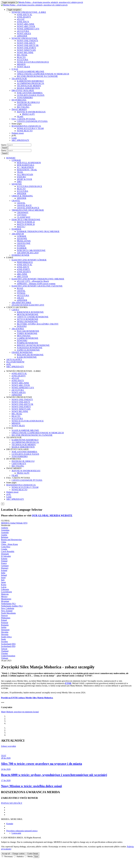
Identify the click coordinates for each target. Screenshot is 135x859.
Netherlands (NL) (8, 603)
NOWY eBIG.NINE (25, 24)
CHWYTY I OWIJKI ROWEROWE (32, 317)
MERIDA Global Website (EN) (14, 523)
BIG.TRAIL (22, 55)
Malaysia (5, 594)
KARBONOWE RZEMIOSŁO (30, 81)
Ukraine (4, 653)
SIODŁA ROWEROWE (27, 321)
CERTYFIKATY (24, 105)
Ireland (4, 575)
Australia (5, 532)
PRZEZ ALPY (28, 114)
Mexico (4, 596)
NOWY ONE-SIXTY (26, 43)
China (3, 542)
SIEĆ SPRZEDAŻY (20, 140)
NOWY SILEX (23, 67)
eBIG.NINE (22, 274)
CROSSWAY (22, 212)
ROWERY (11, 158)
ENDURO (21, 177)
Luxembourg (6, 592)
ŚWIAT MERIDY (19, 109)
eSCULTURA (23, 31)
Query (3, 145)
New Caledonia (7, 608)
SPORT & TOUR (24, 179)
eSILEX (20, 298)
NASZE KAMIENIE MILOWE (30, 71)
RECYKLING (23, 107)
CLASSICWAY (23, 217)
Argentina (5, 530)
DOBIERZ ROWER (20, 255)
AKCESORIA (18, 329)
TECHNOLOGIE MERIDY (29, 86)
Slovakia (4, 632)
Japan (3, 582)
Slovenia (4, 634)
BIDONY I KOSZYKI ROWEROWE (33, 345)
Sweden (4, 641)
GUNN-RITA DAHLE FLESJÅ (30, 95)
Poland (4, 620)
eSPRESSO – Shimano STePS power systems (36, 283)
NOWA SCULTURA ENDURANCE (33, 62)
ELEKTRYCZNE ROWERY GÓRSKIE (29, 260)
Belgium (4, 537)
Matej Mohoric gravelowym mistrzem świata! (20, 712)
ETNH (68, 683)
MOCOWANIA (23, 336)
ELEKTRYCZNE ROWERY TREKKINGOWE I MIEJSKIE (38, 279)
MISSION (21, 64)
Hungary (4, 568)
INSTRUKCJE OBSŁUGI (28, 102)
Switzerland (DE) (8, 644)
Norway (4, 615)
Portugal (4, 622)
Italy (3, 580)
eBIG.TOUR (22, 276)
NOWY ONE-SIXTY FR (27, 45)
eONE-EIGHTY (24, 17)
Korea (3, 585)
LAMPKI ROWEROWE (27, 338)
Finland (4, 561)
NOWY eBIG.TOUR (26, 26)
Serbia (3, 627)
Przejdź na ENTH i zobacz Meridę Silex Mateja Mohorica (27, 698)
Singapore (5, 630)
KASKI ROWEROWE (27, 357)
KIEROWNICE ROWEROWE (30, 312)
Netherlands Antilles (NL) (12, 606)
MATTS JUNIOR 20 (26, 224)
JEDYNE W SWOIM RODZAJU (31, 112)
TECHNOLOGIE (19, 78)
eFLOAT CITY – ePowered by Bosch (33, 281)
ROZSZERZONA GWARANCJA (26, 126)
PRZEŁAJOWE (24, 241)
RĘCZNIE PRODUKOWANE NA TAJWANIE (37, 76)
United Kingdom (8, 656)
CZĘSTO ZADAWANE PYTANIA (32, 121)
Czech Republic (7, 551)
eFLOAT (21, 19)
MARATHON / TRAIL (27, 170)
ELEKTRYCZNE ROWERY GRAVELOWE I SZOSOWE (37, 286)
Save (36, 857)
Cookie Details (32, 854)
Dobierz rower (18, 133)
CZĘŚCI (15, 310)
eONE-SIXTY (23, 22)
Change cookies (18, 854)
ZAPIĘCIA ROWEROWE (28, 350)
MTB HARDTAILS (25, 165)
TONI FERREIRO (25, 97)
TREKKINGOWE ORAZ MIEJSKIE (28, 210)
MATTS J (21, 227)
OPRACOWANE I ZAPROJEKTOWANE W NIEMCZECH (43, 74)
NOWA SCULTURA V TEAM (30, 128)
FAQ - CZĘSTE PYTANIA (23, 119)
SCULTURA (22, 59)
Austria (4, 535)
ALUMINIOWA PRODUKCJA (30, 83)
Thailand (4, 651)
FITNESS (21, 246)
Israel (3, 577)
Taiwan (4, 649)
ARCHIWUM (18, 234)
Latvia (3, 587)
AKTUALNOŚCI (14, 359)
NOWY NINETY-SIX (26, 50)
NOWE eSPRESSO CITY (28, 29)
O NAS (15, 69)
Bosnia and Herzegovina (11, 539)
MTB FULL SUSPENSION (29, 163)
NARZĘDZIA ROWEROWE (29, 347)
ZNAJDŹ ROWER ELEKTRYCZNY (28, 305)
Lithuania (5, 589)
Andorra (4, 528)
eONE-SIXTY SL (24, 14)
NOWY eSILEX (24, 33)
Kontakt (9, 824)
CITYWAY (22, 215)
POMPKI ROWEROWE (27, 343)
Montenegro (6, 599)
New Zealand (6, 611)
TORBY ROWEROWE (27, 333)
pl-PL (8, 494)
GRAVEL (16, 200)
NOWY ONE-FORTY (26, 48)
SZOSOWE (17, 184)
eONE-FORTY (23, 269)
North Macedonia (8, 613)
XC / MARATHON (25, 167)
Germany (5, 566)
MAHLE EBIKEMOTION (28, 88)
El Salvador (6, 556)
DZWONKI (22, 340)
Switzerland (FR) (8, 646)
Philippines (5, 618)
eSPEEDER (22, 36)
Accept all (6, 854)
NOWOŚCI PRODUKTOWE (24, 38)
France (4, 563)
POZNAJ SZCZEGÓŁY (11, 803)
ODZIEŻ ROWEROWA (22, 352)
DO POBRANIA (19, 100)
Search (5, 148)
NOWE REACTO (25, 131)
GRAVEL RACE (24, 205)
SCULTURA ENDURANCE (29, 186)
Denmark (5, 554)
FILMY (20, 116)
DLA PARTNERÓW (15, 362)
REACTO (21, 57)
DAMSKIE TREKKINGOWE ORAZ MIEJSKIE (38, 231)
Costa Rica (5, 547)
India (3, 573)
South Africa (6, 637)
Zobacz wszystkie (8, 746)
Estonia (4, 558)
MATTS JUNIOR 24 (26, 222)
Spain (3, 639)
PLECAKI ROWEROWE (28, 331)
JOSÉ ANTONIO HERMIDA (30, 93)
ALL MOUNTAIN (25, 174)
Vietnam (4, 658)
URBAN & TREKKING (22, 196)
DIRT (19, 181)
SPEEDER (21, 193)
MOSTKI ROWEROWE (27, 314)
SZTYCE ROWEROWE (27, 319)
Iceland (4, 570)
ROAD (20, 288)
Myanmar (5, 601)
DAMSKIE (16, 229)
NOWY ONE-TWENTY (27, 41)
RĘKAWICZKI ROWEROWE (30, 355)
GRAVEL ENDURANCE (28, 208)
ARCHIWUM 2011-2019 (27, 253)
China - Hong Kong (9, 544)
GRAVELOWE (23, 243)
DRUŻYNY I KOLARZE (23, 90)
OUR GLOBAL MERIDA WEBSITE (52, 515)
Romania (5, 625)
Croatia (4, 549)
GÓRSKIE (16, 160)
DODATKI (21, 326)
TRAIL (20, 172)
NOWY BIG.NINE (25, 52)
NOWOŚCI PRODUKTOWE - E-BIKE (29, 12)
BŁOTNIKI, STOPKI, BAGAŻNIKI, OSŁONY (38, 324)
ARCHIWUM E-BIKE (21, 302)
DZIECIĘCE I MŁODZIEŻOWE (26, 219)
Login (14, 138)
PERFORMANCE (25, 262)
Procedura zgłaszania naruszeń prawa (21, 831)
